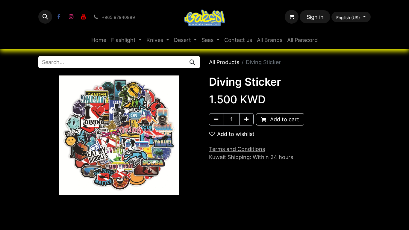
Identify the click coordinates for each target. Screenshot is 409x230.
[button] (45, 17)
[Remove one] (216, 119)
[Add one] (246, 119)
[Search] (192, 62)
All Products (224, 62)
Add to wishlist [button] (236, 134)
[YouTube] (83, 16)
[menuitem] (99, 40)
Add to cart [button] (284, 119)
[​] (58, 16)
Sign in (315, 17)
